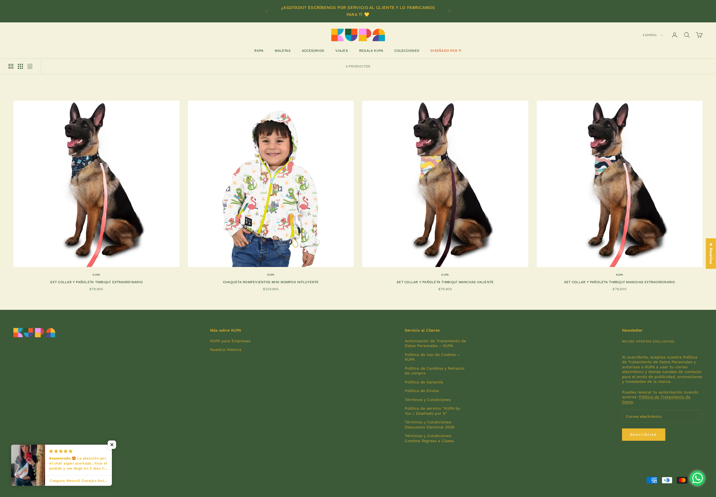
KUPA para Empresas (230, 341)
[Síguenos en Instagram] (31, 460)
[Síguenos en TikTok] (45, 460)
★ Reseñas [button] (711, 253)
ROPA (258, 51)
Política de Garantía (424, 382)
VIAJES (341, 51)
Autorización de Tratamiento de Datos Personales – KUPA (435, 343)
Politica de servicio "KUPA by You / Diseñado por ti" (432, 411)
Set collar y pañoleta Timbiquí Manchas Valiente (445, 282)
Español (650, 35)
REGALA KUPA (371, 51)
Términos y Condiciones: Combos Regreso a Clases (429, 438)
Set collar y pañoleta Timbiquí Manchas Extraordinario (619, 282)
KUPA (96, 274)
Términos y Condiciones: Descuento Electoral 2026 (429, 424)
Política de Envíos (422, 390)
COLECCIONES (406, 51)
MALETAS (283, 51)
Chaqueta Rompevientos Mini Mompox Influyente (271, 282)
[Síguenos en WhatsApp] (74, 460)
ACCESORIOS (313, 51)
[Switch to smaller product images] (20, 66)
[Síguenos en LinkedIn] (60, 460)
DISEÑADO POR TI (446, 51)
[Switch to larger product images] (10, 66)
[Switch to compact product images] (29, 66)
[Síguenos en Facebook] (16, 460)
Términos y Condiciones (428, 399)
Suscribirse (643, 434)
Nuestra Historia (225, 349)
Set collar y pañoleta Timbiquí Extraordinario (96, 282)
